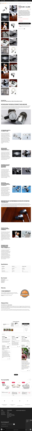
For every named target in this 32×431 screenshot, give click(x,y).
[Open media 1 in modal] (5, 9)
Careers (8, 417)
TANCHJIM (19, 5)
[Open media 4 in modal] (13, 17)
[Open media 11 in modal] (5, 50)
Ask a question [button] (26, 325)
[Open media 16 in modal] (13, 67)
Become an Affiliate (9, 413)
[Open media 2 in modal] (13, 9)
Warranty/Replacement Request (10, 414)
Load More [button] (16, 374)
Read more (2, 295)
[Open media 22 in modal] (13, 91)
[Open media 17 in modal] (5, 75)
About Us (8, 411)
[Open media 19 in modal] (5, 83)
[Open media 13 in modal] (5, 58)
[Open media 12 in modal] (13, 50)
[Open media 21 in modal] (5, 91)
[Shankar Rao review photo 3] (24, 359)
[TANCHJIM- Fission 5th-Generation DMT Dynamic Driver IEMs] (16, 386)
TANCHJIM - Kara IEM (5, 392)
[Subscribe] (14, 424)
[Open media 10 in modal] (13, 42)
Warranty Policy (3, 413)
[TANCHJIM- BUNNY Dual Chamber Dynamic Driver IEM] (26, 386)
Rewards (8, 412)
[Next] (22, 0)
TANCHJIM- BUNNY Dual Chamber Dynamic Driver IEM (24, 393)
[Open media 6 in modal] (13, 25)
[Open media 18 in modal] (13, 75)
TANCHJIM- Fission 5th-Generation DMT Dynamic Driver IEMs (14, 393)
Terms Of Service (3, 412)
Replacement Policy (3, 414)
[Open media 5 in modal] (5, 25)
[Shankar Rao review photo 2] (22, 359)
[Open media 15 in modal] (5, 67)
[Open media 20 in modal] (13, 83)
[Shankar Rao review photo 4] (25, 359)
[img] (3, 336)
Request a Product (9, 416)
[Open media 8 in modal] (13, 34)
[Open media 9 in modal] (5, 42)
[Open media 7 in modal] (5, 34)
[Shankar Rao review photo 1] (26, 353)
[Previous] (10, 0)
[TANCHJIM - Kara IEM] (6, 386)
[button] (12, 324)
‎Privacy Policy (2, 411)
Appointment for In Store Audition (11, 415)
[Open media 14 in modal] (13, 58)
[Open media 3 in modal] (5, 17)
